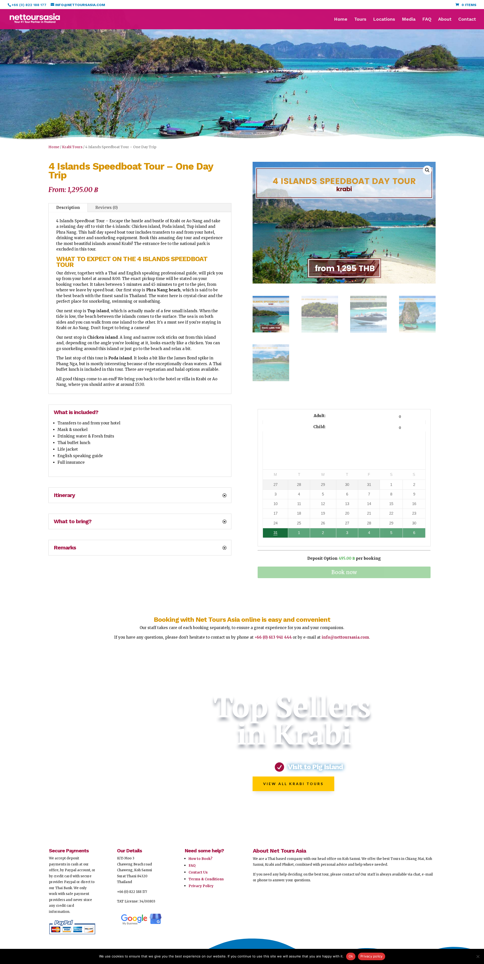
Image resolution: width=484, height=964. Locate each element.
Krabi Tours (72, 147)
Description (68, 207)
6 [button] (412, 534)
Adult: (319, 415)
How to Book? (201, 859)
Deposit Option (344, 558)
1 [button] (297, 534)
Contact (467, 19)
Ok (351, 956)
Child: (319, 426)
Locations (384, 19)
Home (340, 19)
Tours (360, 19)
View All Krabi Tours (293, 784)
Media (408, 19)
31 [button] (270, 534)
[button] (427, 170)
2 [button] (319, 534)
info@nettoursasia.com (345, 637)
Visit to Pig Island (315, 767)
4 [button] (367, 534)
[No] (477, 956)
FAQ (426, 19)
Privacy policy (371, 956)
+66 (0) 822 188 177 (132, 892)
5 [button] (389, 534)
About (444, 19)
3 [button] (345, 534)
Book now (344, 572)
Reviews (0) (106, 207)
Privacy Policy (201, 886)
